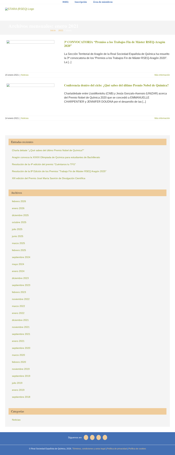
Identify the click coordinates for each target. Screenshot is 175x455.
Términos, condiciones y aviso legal (88, 449)
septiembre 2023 (21, 285)
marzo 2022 (18, 306)
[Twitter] (98, 437)
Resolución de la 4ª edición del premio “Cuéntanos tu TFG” (44, 164)
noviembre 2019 (21, 369)
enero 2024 (18, 271)
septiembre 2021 (21, 334)
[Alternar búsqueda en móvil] (162, 10)
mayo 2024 (18, 264)
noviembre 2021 (21, 327)
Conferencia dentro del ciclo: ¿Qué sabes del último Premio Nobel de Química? (116, 85)
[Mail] (86, 437)
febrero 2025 (19, 250)
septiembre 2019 (21, 376)
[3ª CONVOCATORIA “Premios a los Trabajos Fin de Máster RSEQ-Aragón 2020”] (32, 55)
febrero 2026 (19, 201)
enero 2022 (18, 313)
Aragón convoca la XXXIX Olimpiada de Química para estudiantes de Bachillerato (56, 157)
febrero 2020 (19, 362)
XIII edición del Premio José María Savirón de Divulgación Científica (48, 178)
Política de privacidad (116, 449)
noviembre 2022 (21, 299)
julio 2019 (17, 383)
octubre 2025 (19, 222)
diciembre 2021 (20, 320)
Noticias (25, 75)
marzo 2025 (18, 243)
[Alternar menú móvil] (168, 10)
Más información (162, 75)
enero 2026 (18, 208)
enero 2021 (18, 341)
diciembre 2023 (20, 278)
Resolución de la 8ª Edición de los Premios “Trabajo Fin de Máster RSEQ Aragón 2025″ (59, 171)
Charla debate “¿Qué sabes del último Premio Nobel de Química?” (48, 150)
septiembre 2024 (21, 257)
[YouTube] (105, 437)
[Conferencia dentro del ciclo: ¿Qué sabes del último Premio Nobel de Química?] (32, 99)
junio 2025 (17, 236)
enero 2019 (18, 390)
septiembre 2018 (21, 397)
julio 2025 (17, 229)
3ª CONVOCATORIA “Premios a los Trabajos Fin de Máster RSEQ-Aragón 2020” (114, 44)
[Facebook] (92, 437)
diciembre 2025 (20, 215)
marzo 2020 (18, 355)
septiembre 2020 (21, 348)
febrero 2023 (19, 292)
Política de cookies (137, 449)
